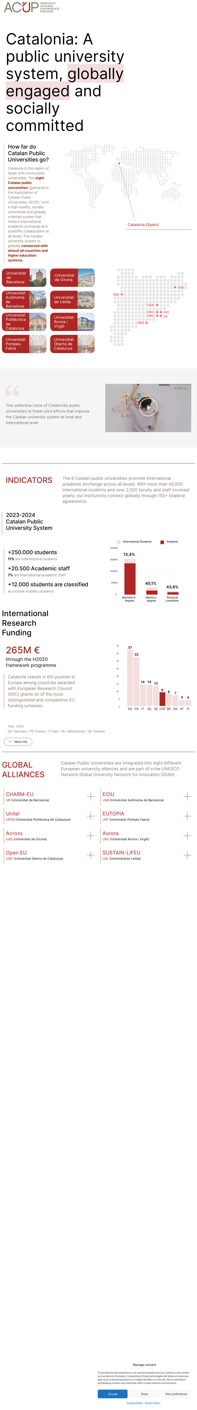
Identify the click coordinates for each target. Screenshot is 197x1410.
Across (14, 833)
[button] (148, 408)
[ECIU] (187, 796)
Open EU (16, 853)
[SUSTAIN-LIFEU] (187, 855)
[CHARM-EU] (91, 796)
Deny (144, 1394)
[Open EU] (91, 855)
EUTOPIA (113, 814)
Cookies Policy (135, 1402)
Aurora (111, 833)
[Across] (91, 836)
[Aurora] (187, 836)
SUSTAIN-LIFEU (121, 853)
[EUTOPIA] (187, 816)
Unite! (13, 814)
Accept (112, 1394)
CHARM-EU (19, 794)
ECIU (108, 794)
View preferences (176, 1394)
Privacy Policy (152, 1402)
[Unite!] (91, 816)
